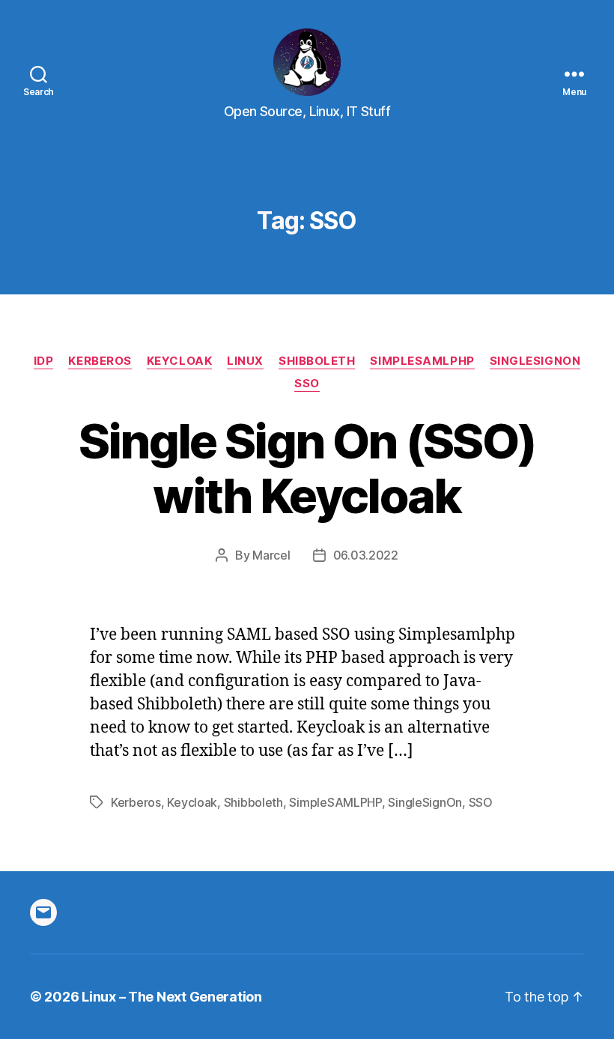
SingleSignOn (535, 361)
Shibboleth (317, 361)
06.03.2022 (365, 555)
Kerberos (99, 361)
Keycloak (179, 361)
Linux (245, 361)
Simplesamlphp (422, 361)
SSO (307, 383)
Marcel (271, 555)
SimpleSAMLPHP (335, 802)
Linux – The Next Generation (172, 997)
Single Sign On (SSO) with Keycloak (307, 468)
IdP (44, 361)
